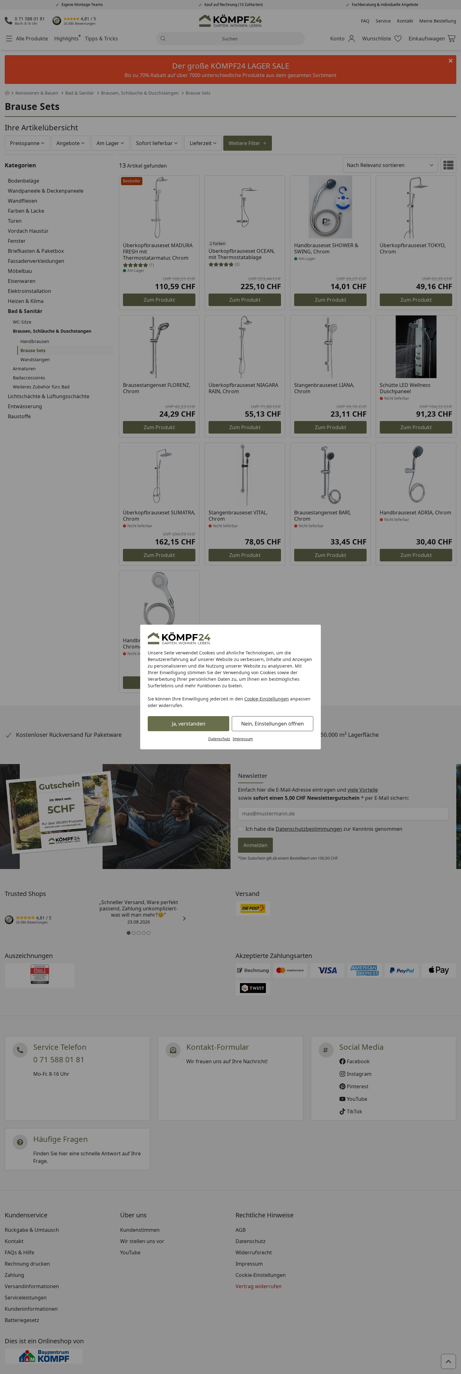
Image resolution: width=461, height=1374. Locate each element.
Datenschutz (219, 739)
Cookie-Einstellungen (266, 699)
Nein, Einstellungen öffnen (272, 723)
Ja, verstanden (188, 723)
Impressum (243, 739)
